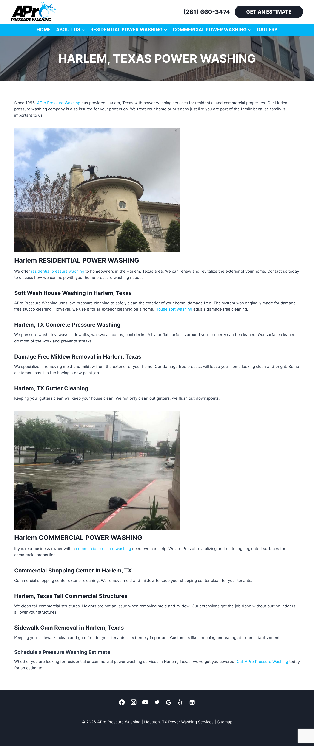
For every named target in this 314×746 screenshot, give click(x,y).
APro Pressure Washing (58, 103)
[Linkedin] (192, 702)
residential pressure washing (57, 271)
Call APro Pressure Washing (262, 661)
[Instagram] (134, 702)
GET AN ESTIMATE (268, 12)
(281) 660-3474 (206, 11)
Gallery (267, 29)
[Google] (169, 702)
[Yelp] (180, 702)
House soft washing (173, 309)
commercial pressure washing (103, 548)
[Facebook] (122, 702)
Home (44, 29)
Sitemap (224, 722)
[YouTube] (145, 702)
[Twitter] (157, 702)
